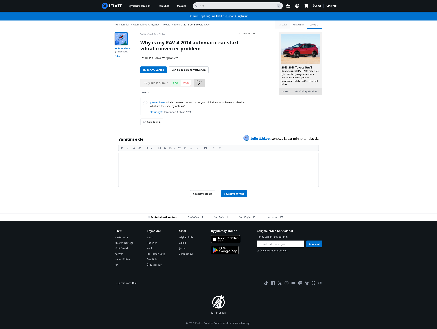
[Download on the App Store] (225, 239)
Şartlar (183, 248)
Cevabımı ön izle (202, 193)
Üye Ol (317, 5)
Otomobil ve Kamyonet (146, 24)
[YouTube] (293, 283)
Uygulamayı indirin (224, 231)
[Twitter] (280, 283)
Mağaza (181, 6)
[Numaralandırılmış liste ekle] (185, 148)
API (116, 264)
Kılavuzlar (298, 24)
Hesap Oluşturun (237, 16)
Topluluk (164, 6)
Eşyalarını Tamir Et (139, 6)
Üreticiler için (154, 264)
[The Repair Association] (320, 283)
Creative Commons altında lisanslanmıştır (227, 323)
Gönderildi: (153, 33)
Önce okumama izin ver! (273, 250)
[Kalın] (122, 148)
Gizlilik (182, 242)
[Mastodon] (300, 283)
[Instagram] (287, 283)
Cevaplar (314, 24)
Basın (150, 237)
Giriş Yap (331, 5)
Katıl (149, 248)
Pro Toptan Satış (156, 253)
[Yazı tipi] (149, 148)
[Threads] (313, 283)
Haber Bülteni (123, 259)
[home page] (112, 6)
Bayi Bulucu (153, 259)
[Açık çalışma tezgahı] (288, 5)
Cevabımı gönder (234, 193)
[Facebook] (273, 283)
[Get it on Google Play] (225, 250)
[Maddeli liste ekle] (179, 148)
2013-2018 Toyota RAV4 (197, 24)
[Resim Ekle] (205, 148)
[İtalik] (128, 148)
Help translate (123, 283)
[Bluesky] (307, 283)
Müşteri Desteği (124, 242)
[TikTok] (266, 283)
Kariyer (119, 253)
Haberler (152, 242)
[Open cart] (306, 5)
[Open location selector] (297, 5)
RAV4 (177, 24)
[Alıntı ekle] (165, 148)
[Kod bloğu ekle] (159, 148)
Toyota (166, 24)
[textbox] (218, 170)
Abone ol (314, 244)
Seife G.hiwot (260, 138)
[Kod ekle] (133, 148)
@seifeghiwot (157, 102)
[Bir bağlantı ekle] (139, 148)
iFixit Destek (121, 248)
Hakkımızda (121, 237)
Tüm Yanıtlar (122, 24)
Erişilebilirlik (186, 237)
